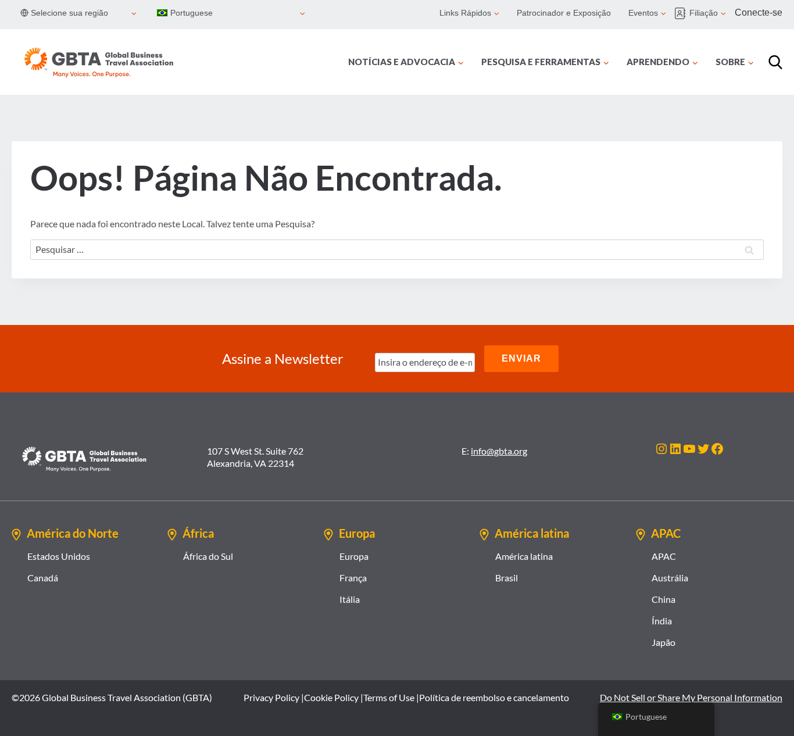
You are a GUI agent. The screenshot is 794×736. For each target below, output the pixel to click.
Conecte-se (758, 12)
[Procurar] (775, 62)
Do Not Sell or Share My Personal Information (691, 697)
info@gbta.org (499, 450)
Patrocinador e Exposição (564, 12)
